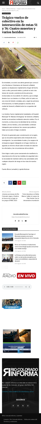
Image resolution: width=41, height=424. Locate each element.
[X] (9, 43)
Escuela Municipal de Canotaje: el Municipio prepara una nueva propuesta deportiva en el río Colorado (27, 236)
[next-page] (6, 267)
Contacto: (5, 391)
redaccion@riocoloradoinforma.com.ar (21, 391)
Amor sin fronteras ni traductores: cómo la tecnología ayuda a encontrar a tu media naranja (26, 246)
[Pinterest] (13, 43)
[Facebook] (4, 43)
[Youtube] (25, 220)
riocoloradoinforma (10, 37)
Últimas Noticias (10, 9)
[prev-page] (3, 267)
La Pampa (5, 261)
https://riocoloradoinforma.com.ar (20, 217)
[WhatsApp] (18, 43)
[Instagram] (19, 220)
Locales (4, 240)
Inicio (3, 9)
